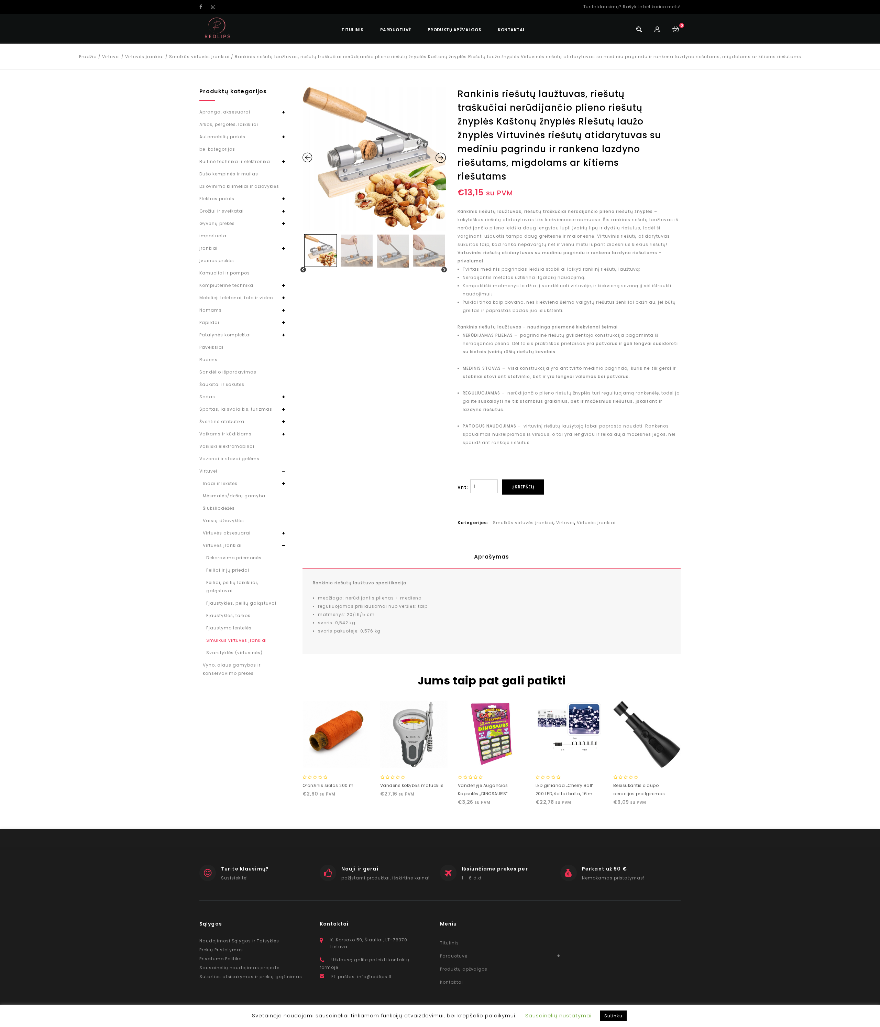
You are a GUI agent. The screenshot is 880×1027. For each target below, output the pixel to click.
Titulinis (352, 30)
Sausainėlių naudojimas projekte (239, 968)
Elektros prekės (216, 199)
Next (444, 270)
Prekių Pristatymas (221, 950)
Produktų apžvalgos (455, 30)
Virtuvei (111, 57)
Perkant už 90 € (604, 868)
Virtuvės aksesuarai (227, 533)
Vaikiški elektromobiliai (226, 446)
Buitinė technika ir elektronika (234, 161)
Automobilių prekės (222, 137)
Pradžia (88, 57)
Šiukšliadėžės (219, 508)
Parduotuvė (395, 30)
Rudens (208, 360)
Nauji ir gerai (359, 868)
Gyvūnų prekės (217, 223)
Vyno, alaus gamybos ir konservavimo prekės (232, 669)
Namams (210, 310)
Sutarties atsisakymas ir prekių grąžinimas (250, 977)
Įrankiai (208, 248)
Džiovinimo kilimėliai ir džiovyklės (239, 186)
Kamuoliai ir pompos (224, 273)
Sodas (207, 397)
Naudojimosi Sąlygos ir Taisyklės (239, 941)
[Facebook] (204, 7)
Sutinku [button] (613, 1016)
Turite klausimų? (245, 868)
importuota (213, 236)
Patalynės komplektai (225, 335)
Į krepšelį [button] (336, 761)
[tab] (491, 556)
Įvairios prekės (216, 260)
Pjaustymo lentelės (229, 628)
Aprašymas (491, 557)
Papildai (209, 322)
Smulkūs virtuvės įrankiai (199, 57)
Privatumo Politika (220, 959)
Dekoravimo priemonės (234, 558)
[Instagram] (216, 7)
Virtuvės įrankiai (144, 57)
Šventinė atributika (221, 421)
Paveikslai (211, 347)
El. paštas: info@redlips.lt (361, 977)
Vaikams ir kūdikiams (225, 434)
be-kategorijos (217, 149)
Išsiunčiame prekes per (495, 868)
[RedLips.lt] (217, 28)
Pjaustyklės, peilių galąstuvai (241, 603)
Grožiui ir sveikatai (221, 211)
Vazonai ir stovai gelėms (229, 459)
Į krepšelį (523, 487)
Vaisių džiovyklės (223, 520)
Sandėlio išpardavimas (227, 372)
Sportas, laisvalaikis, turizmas (235, 409)
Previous (303, 270)
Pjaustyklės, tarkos (228, 615)
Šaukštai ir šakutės (221, 384)
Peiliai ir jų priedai (227, 570)
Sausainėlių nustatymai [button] (558, 1015)
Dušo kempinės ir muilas (228, 174)
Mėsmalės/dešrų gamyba (234, 496)
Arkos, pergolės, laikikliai (228, 124)
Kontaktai (511, 30)
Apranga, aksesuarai (224, 112)
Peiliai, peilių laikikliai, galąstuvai (232, 587)
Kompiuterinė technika (226, 285)
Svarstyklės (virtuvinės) (234, 653)
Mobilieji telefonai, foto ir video (236, 298)
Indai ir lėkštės (220, 483)
